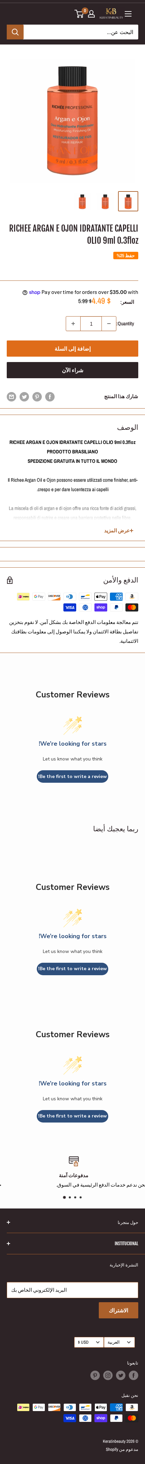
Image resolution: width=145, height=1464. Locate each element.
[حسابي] (91, 14)
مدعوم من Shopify (122, 1449)
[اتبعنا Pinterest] (95, 1375)
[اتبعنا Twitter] (120, 1375)
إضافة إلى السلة (73, 348)
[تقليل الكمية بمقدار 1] (109, 324)
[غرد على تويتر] (24, 396)
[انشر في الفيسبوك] (50, 396)
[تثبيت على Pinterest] (37, 396)
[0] (79, 14)
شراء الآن (72, 370)
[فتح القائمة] (128, 14)
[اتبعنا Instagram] (108, 1375)
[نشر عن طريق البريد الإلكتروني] (11, 396)
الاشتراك (118, 1310)
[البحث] (15, 32)
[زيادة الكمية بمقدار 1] (73, 324)
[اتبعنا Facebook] (133, 1375)
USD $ (83, 1342)
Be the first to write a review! (72, 776)
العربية (114, 1342)
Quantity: (125, 323)
